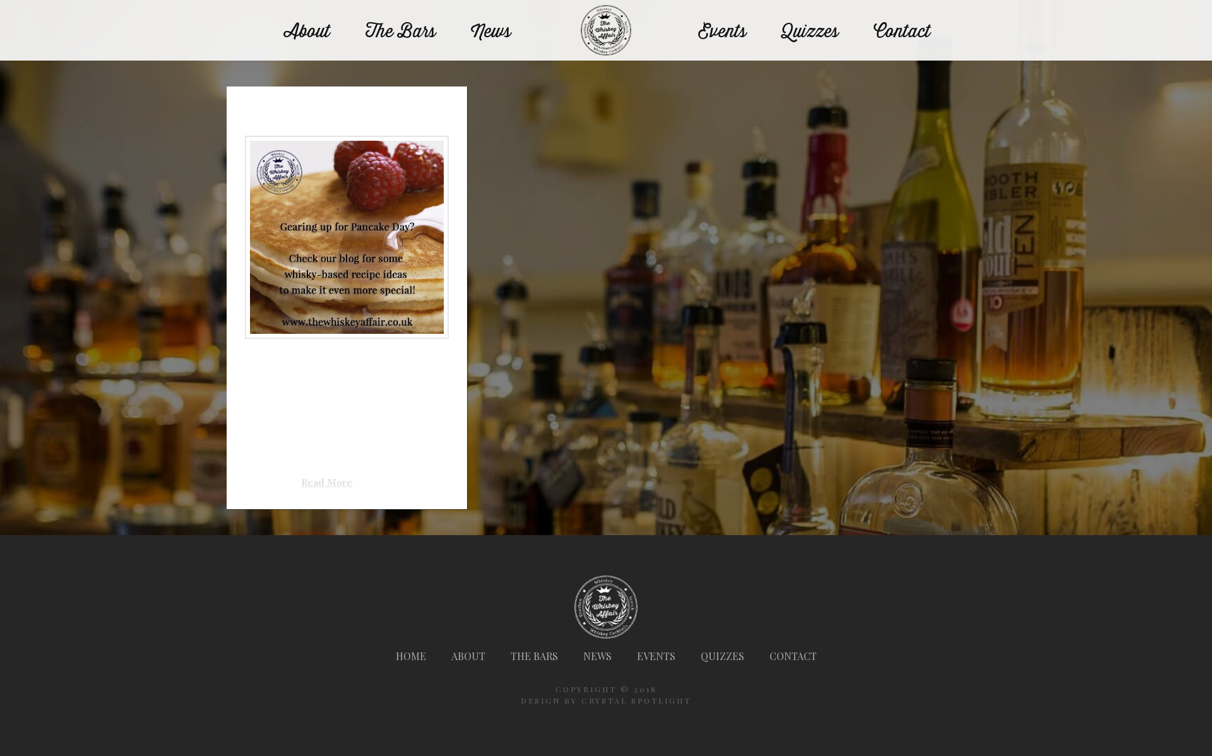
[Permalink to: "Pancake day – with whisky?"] (346, 237)
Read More (326, 482)
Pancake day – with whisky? (325, 111)
